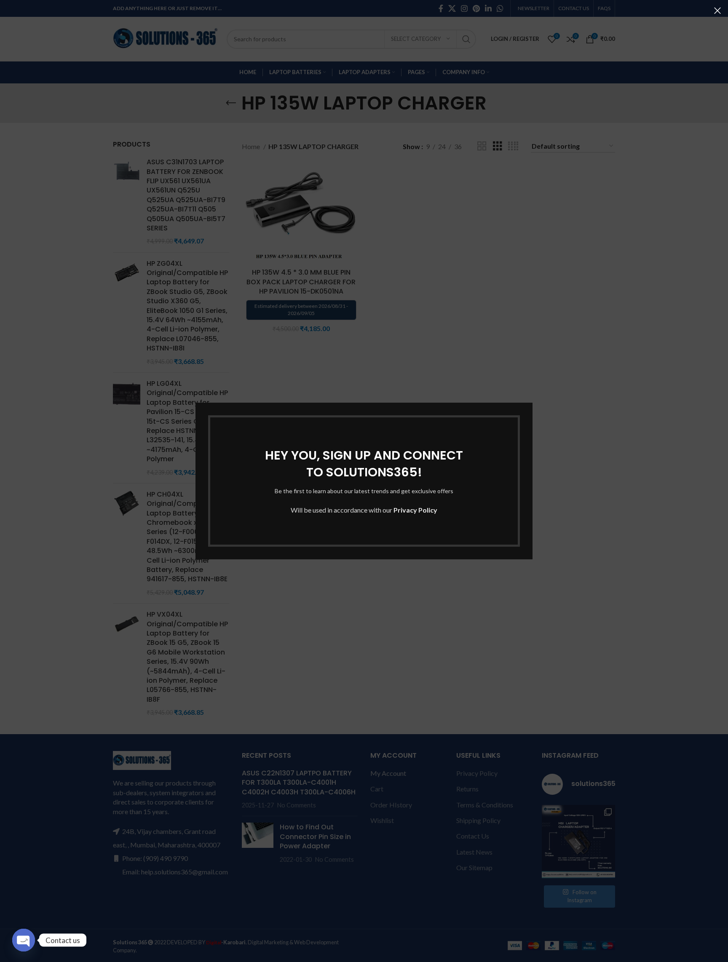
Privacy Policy (415, 510)
